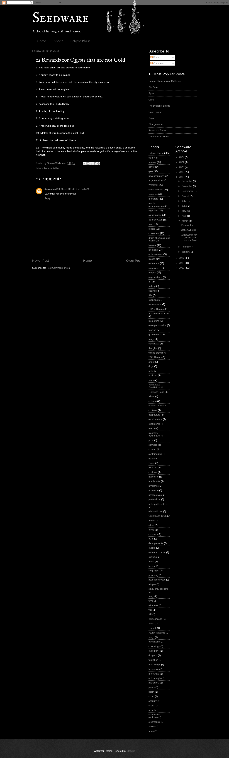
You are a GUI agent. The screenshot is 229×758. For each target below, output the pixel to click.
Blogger (130, 751)
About (58, 41)
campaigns (154, 641)
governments (155, 334)
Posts (156, 57)
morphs (152, 272)
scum (151, 696)
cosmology (154, 646)
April (184, 216)
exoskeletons (155, 419)
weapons (153, 194)
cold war (152, 472)
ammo (151, 520)
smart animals (155, 189)
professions (154, 499)
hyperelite (153, 476)
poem (151, 691)
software (152, 444)
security (152, 701)
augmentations (156, 180)
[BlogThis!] (88, 163)
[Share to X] (91, 163)
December (187, 181)
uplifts (151, 458)
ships (151, 705)
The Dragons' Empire (159, 105)
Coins (151, 99)
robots (151, 228)
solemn (152, 449)
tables (56, 168)
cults (151, 538)
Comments (159, 63)
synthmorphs (155, 454)
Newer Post (40, 260)
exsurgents (154, 424)
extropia (152, 557)
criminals (153, 534)
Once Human (155, 112)
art (149, 281)
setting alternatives (158, 504)
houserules (154, 669)
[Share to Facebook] (95, 163)
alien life (152, 467)
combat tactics (156, 405)
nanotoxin (153, 490)
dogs (151, 366)
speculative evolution (154, 716)
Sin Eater (153, 87)
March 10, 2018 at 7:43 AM (75, 189)
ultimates (153, 605)
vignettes (153, 210)
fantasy (48, 168)
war (150, 609)
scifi (150, 157)
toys (150, 600)
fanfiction (153, 660)
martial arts (154, 481)
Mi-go (151, 637)
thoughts (152, 348)
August (186, 196)
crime (151, 529)
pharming (153, 575)
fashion (152, 330)
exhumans (153, 263)
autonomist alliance (158, 313)
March (185, 220)
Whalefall (153, 185)
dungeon (152, 655)
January (186, 251)
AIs (150, 295)
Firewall (152, 628)
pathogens (153, 682)
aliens (151, 396)
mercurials (153, 673)
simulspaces (155, 215)
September (188, 191)
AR (150, 614)
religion (152, 584)
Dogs (151, 118)
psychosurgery (156, 176)
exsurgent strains (157, 325)
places (151, 259)
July (184, 201)
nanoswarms (155, 304)
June (184, 206)
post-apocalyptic (156, 579)
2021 (182, 162)
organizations (155, 277)
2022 (182, 157)
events (151, 547)
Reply (47, 198)
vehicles (152, 375)
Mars (151, 380)
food (150, 224)
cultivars (152, 410)
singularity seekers (158, 588)
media (151, 428)
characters (153, 233)
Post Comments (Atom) (59, 268)
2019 (182, 172)
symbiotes (153, 343)
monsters (153, 198)
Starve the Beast (157, 130)
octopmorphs (155, 678)
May (184, 211)
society (152, 710)
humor (151, 566)
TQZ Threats (155, 357)
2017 (182, 258)
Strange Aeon (155, 124)
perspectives (155, 495)
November (187, 186)
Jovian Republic (156, 632)
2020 (182, 167)
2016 (182, 263)
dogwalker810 (52, 189)
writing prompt (155, 352)
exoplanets (154, 300)
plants (151, 687)
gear (150, 171)
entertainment (155, 254)
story (151, 596)
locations (153, 249)
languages (153, 570)
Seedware (60, 18)
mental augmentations (156, 204)
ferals (151, 561)
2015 (182, 268)
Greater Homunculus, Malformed (165, 81)
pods (151, 440)
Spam (151, 93)
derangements (155, 543)
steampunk (154, 722)
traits (151, 731)
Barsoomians (155, 619)
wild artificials (155, 511)
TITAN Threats (156, 309)
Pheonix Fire (187, 225)
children (152, 401)
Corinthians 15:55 (157, 516)
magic (151, 339)
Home (41, 41)
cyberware (153, 268)
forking (151, 286)
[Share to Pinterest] (98, 163)
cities (151, 525)
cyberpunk (153, 650)
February (187, 246)
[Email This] (85, 163)
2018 (182, 177)
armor (151, 362)
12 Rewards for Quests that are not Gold (189, 238)
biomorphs (153, 321)
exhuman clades (156, 552)
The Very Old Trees (158, 136)
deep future (154, 414)
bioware (152, 245)
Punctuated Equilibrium (154, 386)
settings (152, 290)
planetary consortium (154, 434)
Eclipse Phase (80, 41)
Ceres (151, 463)
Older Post (133, 260)
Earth (151, 623)
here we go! (154, 664)
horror (151, 166)
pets (150, 371)
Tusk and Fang (156, 392)
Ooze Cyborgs (188, 230)
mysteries (153, 485)
